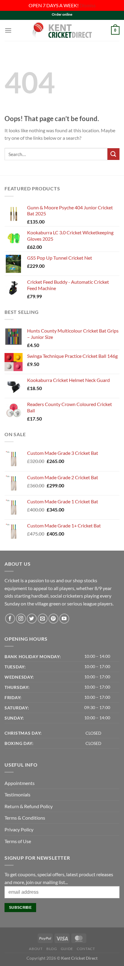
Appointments (20, 783)
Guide (67, 948)
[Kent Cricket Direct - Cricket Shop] (62, 30)
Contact (86, 948)
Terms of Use (18, 841)
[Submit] (113, 154)
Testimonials (17, 794)
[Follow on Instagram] (21, 619)
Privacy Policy (19, 829)
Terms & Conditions (25, 818)
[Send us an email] (43, 619)
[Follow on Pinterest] (53, 619)
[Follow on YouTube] (64, 619)
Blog (51, 948)
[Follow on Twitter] (32, 619)
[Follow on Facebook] (10, 619)
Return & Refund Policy (29, 806)
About (35, 948)
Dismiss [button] (87, 5)
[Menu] (8, 30)
